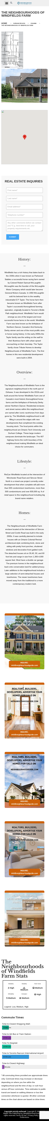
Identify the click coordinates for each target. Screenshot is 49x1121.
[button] (6, 3)
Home (4, 23)
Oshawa (33, 23)
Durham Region (19, 23)
